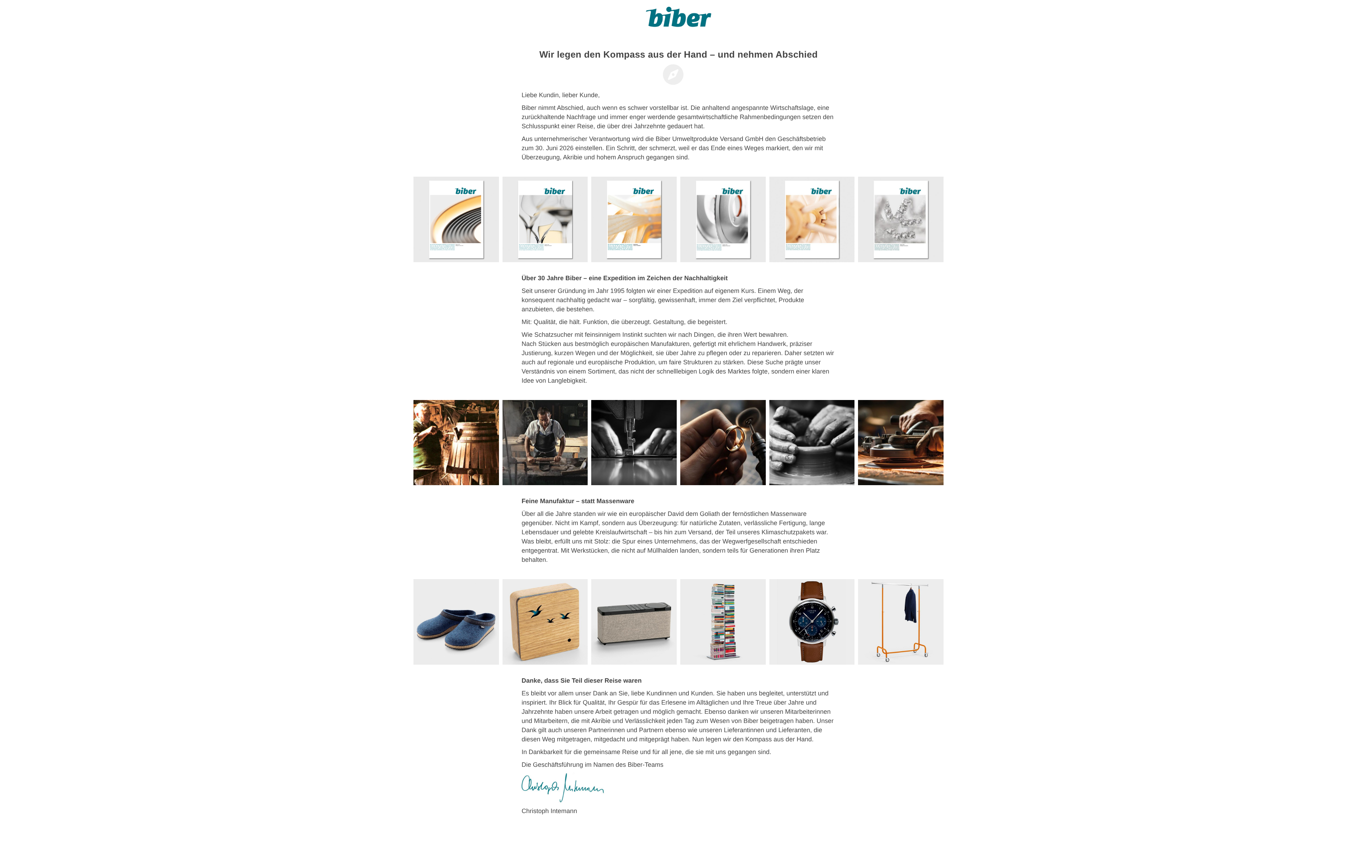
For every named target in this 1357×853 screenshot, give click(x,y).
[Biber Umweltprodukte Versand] (678, 19)
